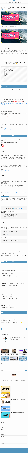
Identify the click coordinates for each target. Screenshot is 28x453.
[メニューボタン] (1, 1)
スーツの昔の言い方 (7, 281)
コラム (3, 422)
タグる (5, 71)
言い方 (3, 436)
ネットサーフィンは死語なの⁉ (7, 69)
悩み (2, 427)
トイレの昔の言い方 (5, 276)
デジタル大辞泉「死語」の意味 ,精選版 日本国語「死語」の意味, (9, 103)
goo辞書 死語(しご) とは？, (22, 103)
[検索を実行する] (26, 370)
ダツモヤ (5, 341)
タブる (5, 72)
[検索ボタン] (27, 1)
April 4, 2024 (13, 241)
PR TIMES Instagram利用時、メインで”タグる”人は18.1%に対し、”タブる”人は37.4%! (14, 192)
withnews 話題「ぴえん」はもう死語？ (6, 129)
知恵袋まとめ (4, 434)
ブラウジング (6, 74)
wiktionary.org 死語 (3, 128)
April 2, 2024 (20, 208)
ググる (5, 75)
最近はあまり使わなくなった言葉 (7, 76)
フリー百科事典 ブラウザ (8, 234)
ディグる (6, 73)
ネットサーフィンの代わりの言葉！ (8, 70)
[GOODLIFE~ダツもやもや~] (14, 1)
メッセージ (3, 424)
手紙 (2, 429)
